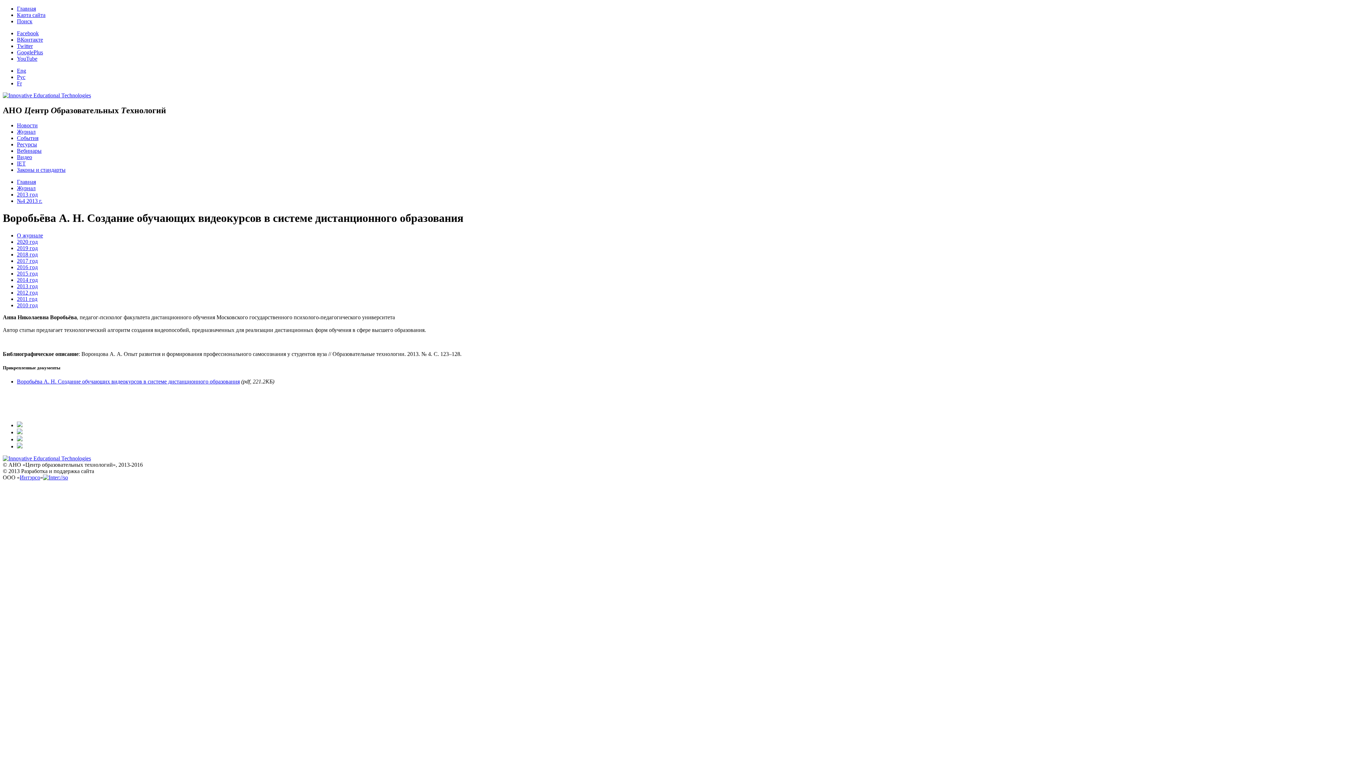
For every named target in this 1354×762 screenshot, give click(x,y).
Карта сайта (31, 15)
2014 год (27, 280)
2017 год (27, 261)
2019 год (27, 248)
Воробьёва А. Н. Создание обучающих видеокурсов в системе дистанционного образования (128, 382)
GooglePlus (30, 52)
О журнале (30, 235)
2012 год (27, 293)
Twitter (25, 46)
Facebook (28, 33)
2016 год (27, 267)
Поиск (24, 21)
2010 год (27, 305)
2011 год (27, 299)
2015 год (27, 274)
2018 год (27, 255)
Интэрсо (30, 477)
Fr (19, 83)
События (27, 138)
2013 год (27, 195)
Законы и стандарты (41, 170)
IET (21, 164)
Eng (21, 71)
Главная (26, 9)
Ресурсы (27, 144)
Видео (24, 157)
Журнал (26, 132)
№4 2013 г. (29, 201)
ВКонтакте (30, 40)
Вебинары (29, 151)
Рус (21, 77)
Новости (27, 125)
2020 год (27, 242)
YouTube (27, 59)
